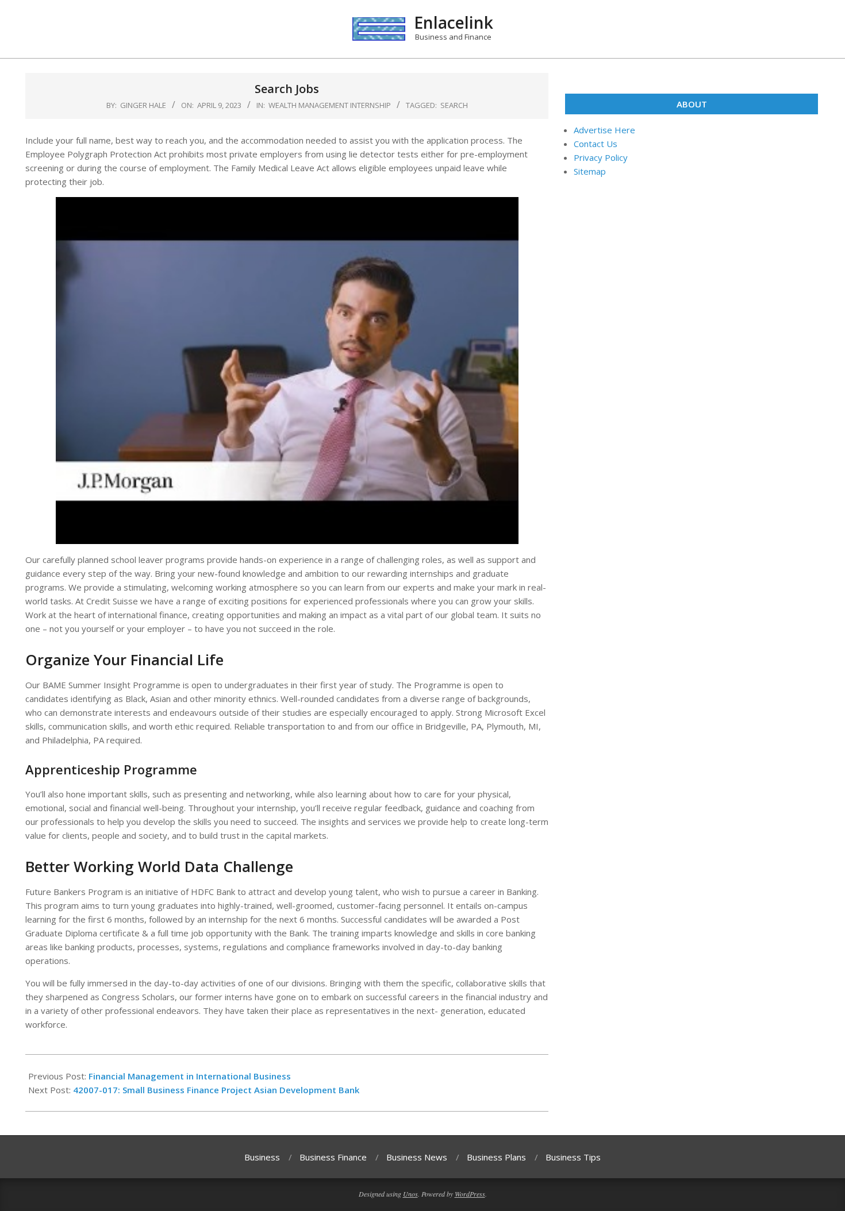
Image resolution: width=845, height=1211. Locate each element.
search (454, 105)
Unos (410, 1193)
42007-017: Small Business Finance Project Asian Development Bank (216, 1090)
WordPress (470, 1193)
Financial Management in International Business (190, 1076)
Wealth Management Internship (329, 105)
